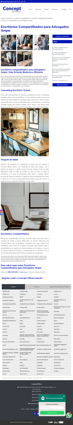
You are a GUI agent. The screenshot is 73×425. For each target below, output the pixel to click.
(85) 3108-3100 (13, 272)
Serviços (54, 9)
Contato (63, 9)
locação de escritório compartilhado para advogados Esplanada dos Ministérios (61, 71)
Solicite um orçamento (62, 36)
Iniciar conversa (52, 413)
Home (30, 9)
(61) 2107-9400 (37, 397)
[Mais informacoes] (70, 9)
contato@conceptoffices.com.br (37, 403)
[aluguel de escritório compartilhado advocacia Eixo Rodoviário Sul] (25, 58)
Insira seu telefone (52, 404)
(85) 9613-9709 (37, 394)
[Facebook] (38, 413)
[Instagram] (34, 413)
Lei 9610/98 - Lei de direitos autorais (34, 378)
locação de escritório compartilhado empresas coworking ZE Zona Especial (61, 59)
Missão (46, 9)
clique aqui (23, 272)
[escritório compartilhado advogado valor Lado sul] (41, 42)
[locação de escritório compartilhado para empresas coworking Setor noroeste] (8, 42)
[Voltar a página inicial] (12, 9)
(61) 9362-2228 (37, 400)
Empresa (38, 9)
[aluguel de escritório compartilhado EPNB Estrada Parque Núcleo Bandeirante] (8, 58)
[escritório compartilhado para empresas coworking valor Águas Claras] (25, 42)
